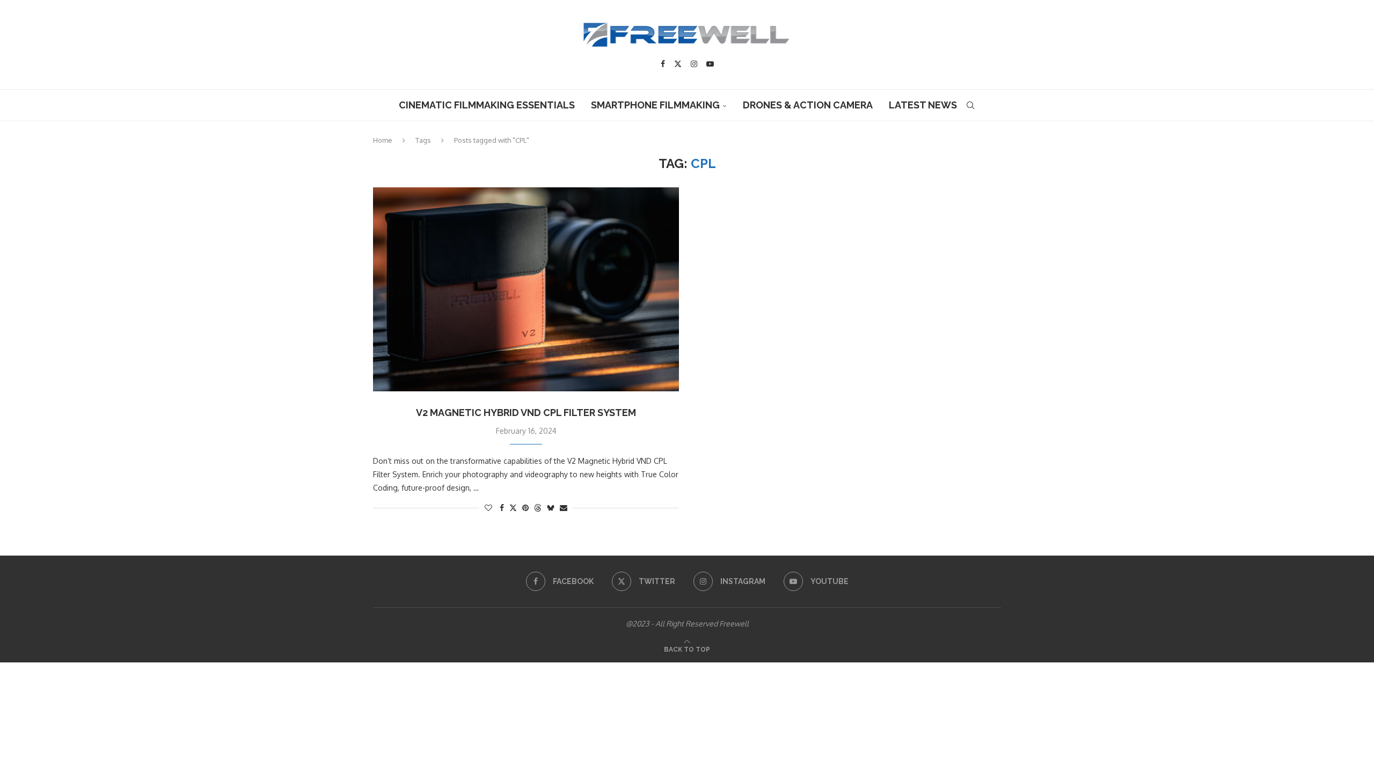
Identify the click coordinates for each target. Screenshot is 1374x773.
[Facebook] (663, 64)
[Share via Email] (563, 507)
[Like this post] (488, 507)
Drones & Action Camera (808, 105)
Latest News (923, 105)
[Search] (970, 105)
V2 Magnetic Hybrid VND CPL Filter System (526, 412)
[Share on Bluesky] (550, 507)
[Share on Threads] (538, 507)
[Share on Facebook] (502, 507)
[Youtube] (710, 64)
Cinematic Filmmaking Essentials (487, 105)
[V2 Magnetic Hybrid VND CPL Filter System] (526, 289)
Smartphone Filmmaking (655, 105)
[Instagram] (694, 64)
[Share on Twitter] (513, 507)
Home (382, 140)
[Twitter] (678, 64)
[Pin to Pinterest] (525, 507)
